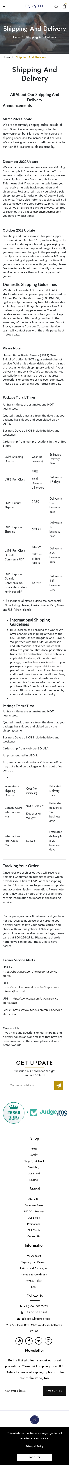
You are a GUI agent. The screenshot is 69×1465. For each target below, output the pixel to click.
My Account (34, 1256)
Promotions (33, 1224)
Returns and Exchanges (33, 1268)
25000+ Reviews (33, 1211)
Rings (34, 1149)
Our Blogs (34, 1218)
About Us (33, 1199)
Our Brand (34, 1173)
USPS (34, 881)
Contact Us (33, 1236)
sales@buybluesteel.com (45, 211)
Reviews (33, 1180)
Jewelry (34, 1155)
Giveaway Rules (33, 1205)
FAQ (33, 1287)
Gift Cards (34, 1230)
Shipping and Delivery (34, 1262)
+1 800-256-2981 (36, 1312)
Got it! (34, 1457)
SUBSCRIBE (54, 1390)
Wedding (33, 1167)
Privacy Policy (34, 1281)
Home (17, 37)
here (22, 272)
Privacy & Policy (34, 1446)
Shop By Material (34, 1161)
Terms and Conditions (34, 1275)
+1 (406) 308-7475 (36, 1306)
